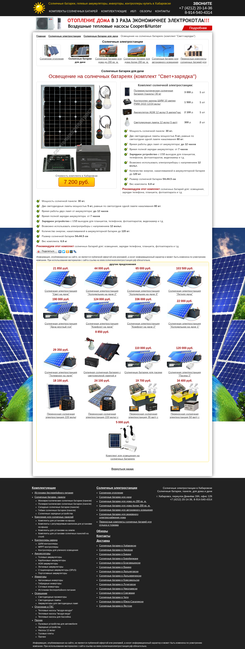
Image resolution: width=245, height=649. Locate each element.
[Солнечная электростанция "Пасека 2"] (184, 369)
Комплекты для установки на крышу (56, 520)
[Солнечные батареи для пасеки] (143, 369)
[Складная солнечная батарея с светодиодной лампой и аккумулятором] (102, 369)
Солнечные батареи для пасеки (143, 372)
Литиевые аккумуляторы (50, 567)
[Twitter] (64, 251)
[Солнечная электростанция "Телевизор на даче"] (61, 369)
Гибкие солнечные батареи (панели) (57, 510)
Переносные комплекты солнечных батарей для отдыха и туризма (193, 62)
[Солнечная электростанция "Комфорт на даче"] (102, 320)
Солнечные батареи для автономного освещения (126, 510)
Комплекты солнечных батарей (73, 11)
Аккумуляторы (42, 553)
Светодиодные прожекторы (52, 597)
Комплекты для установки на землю (56, 530)
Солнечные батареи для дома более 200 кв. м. (124, 505)
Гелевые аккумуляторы (50, 557)
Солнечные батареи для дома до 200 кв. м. (123, 501)
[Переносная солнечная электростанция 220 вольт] (60, 410)
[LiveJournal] (75, 251)
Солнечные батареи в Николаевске (118, 588)
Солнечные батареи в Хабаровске (117, 545)
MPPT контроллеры (48, 547)
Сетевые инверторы (48, 587)
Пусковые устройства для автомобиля (57, 624)
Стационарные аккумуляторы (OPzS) (57, 570)
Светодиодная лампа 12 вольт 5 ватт (155, 122)
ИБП (133, 11)
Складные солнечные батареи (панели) (58, 507)
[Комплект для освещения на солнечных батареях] (122, 452)
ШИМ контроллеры (48, 543)
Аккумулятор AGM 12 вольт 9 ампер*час (157, 112)
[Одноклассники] (67, 251)
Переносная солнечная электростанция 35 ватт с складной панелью (143, 417)
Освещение (41, 593)
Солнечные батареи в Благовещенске (119, 562)
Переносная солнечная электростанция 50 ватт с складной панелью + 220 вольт (184, 417)
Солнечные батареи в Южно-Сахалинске (121, 601)
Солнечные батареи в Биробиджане (118, 558)
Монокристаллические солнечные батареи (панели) (65, 500)
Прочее (39, 620)
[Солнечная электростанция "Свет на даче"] (61, 287)
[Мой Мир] (71, 251)
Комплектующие (114, 11)
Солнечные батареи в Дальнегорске (118, 571)
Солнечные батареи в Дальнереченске (120, 575)
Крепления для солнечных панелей (54, 517)
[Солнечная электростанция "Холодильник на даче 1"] (184, 320)
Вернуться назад (122, 468)
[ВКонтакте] (60, 251)
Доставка (103, 540)
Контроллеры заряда (46, 540)
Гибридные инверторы (50, 583)
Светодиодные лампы (49, 600)
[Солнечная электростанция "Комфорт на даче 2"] (143, 320)
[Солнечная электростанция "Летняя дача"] (184, 287)
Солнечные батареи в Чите (114, 597)
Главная (41, 36)
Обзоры (146, 11)
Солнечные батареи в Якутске (115, 606)
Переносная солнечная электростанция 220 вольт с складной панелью (102, 417)
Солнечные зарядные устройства (55, 513)
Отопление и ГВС (44, 606)
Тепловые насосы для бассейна (54, 617)
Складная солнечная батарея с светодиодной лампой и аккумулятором (102, 375)
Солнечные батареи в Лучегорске (117, 584)
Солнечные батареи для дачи (101, 36)
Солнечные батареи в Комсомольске (119, 580)
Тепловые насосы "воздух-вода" (54, 613)
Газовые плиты (46, 633)
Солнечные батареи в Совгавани (117, 593)
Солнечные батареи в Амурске (116, 550)
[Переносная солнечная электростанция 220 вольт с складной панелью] (102, 410)
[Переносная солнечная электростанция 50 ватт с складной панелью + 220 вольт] (184, 410)
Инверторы (40, 576)
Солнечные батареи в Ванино (115, 567)
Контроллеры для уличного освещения (58, 550)
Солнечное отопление (52, 58)
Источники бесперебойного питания (54, 492)
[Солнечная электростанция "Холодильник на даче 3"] (143, 287)
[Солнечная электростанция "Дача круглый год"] (61, 320)
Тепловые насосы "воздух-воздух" (55, 610)
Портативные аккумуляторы (52, 573)
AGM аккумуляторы (48, 563)
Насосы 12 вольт (46, 630)
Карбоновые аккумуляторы (52, 560)
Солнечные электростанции (64, 36)
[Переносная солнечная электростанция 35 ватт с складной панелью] (143, 410)
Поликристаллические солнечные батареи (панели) (64, 504)
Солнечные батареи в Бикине (115, 554)
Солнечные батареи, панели (50, 497)
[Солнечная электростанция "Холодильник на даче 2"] (102, 287)
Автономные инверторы (50, 580)
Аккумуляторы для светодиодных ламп (58, 603)
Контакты (162, 11)
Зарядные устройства (49, 627)
